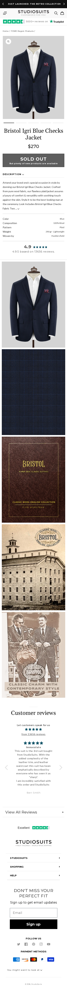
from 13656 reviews (33, 734)
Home (6, 31)
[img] (33, 729)
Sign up (33, 924)
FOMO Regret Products (22, 31)
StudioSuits (36, 984)
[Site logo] (33, 843)
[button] (5, 13)
